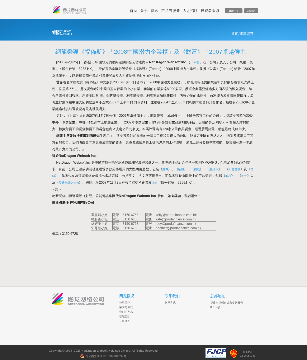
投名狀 (214, 169)
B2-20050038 (247, 355)
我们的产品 (126, 311)
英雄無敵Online (69, 182)
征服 (181, 169)
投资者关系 (210, 11)
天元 (244, 176)
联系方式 (170, 302)
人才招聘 (190, 11)
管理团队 (124, 316)
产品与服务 (170, 11)
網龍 (196, 62)
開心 (228, 176)
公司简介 (124, 302)
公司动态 (124, 321)
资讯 (154, 11)
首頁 (234, 34)
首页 (133, 11)
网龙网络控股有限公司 (69, 10)
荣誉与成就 (126, 307)
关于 (144, 11)
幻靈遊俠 (234, 169)
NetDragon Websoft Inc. (81, 299)
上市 (155, 182)
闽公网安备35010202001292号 (105, 356)
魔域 (165, 169)
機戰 (197, 169)
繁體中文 (234, 10)
